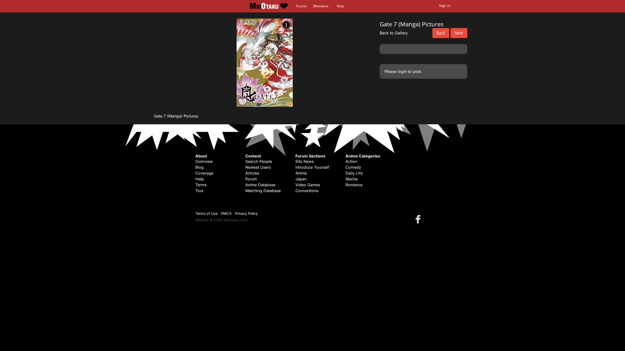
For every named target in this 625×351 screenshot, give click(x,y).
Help (340, 6)
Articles (252, 173)
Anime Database (260, 184)
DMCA (226, 213)
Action (351, 161)
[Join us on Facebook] (419, 219)
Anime (301, 173)
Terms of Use (206, 213)
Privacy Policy (246, 213)
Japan (301, 178)
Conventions (306, 190)
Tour (199, 190)
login (402, 71)
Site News (304, 161)
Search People (258, 161)
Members (321, 6)
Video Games (307, 184)
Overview (204, 161)
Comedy (353, 167)
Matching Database (263, 190)
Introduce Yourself (312, 167)
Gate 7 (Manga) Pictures (176, 116)
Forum (301, 6)
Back (441, 33)
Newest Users (258, 167)
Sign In (444, 6)
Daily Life (354, 173)
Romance (354, 184)
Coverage (204, 173)
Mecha (351, 178)
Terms (201, 184)
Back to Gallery (394, 32)
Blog (199, 167)
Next (459, 33)
